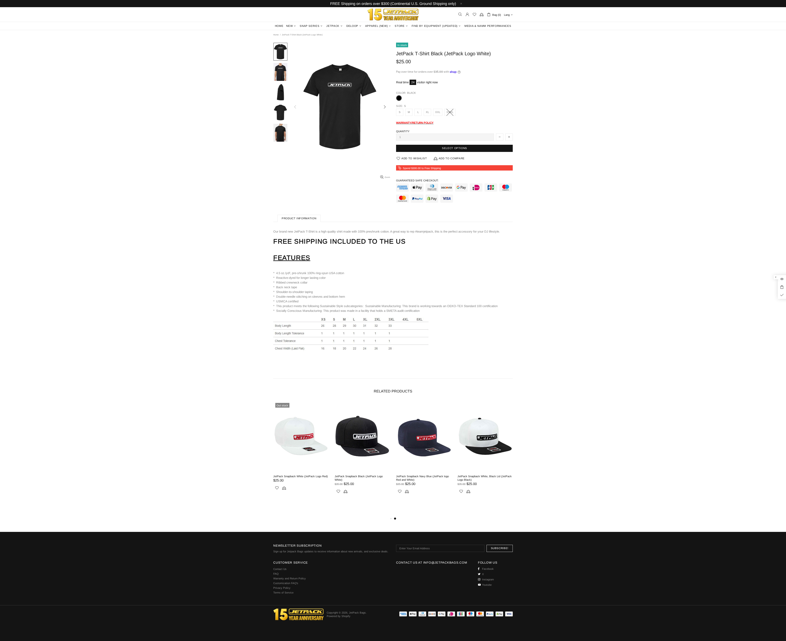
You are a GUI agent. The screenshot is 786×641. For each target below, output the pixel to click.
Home (276, 35)
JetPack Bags (393, 14)
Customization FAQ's (285, 583)
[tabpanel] (301, 458)
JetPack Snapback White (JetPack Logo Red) (423, 476)
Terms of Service (283, 592)
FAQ (276, 573)
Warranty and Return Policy (289, 578)
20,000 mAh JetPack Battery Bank (33, 628)
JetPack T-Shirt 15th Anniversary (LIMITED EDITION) (299, 478)
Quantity (403, 131)
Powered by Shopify (338, 616)
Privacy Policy (281, 587)
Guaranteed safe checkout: (417, 180)
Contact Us (280, 569)
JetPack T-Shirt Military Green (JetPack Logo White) (361, 478)
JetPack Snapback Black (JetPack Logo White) (481, 478)
